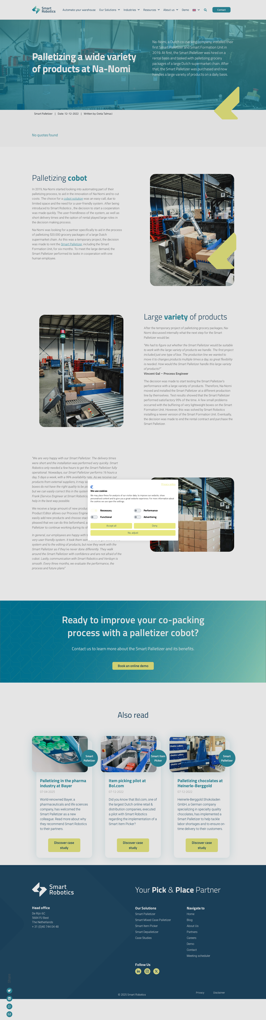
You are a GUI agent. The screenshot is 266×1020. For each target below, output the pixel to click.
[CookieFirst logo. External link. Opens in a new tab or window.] (91, 487)
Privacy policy (168, 484)
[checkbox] (94, 510)
